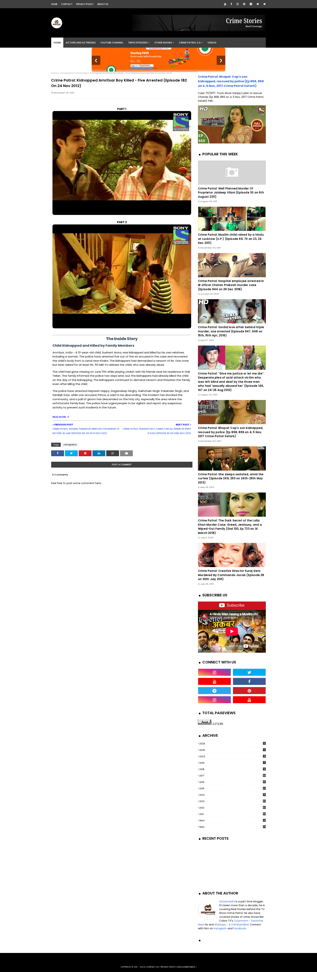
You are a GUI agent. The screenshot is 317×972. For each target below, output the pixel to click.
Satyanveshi (227, 901)
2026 (232, 743)
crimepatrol (66, 73)
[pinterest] (244, 4)
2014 (232, 795)
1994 (232, 820)
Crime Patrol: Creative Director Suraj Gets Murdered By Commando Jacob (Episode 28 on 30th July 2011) (231, 575)
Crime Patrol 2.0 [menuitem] (190, 42)
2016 (232, 782)
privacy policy (168, 967)
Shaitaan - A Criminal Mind (231, 924)
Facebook (239, 928)
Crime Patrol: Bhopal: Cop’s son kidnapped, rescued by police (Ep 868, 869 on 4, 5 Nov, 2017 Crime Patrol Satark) (231, 81)
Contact (66, 4)
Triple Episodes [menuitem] (137, 42)
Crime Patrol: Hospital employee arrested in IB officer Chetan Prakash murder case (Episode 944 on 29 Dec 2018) (231, 285)
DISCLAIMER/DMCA (186, 967)
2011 (232, 814)
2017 (232, 775)
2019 (232, 763)
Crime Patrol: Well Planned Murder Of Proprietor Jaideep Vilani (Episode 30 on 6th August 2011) (231, 193)
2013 (232, 801)
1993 (232, 827)
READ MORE (59, 417)
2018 (232, 769)
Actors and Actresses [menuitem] (81, 42)
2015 (232, 788)
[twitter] (257, 4)
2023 (232, 756)
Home (54, 4)
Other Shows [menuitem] (163, 42)
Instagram (220, 928)
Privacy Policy (85, 4)
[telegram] (251, 4)
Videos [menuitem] (211, 42)
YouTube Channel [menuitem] (111, 42)
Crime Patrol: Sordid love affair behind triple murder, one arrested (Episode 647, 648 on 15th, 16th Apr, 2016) (231, 331)
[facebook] (231, 4)
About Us (102, 4)
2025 (232, 750)
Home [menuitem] (57, 42)
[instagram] (237, 4)
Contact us (153, 967)
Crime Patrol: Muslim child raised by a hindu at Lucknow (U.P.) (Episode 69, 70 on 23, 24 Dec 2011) (231, 239)
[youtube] (225, 4)
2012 (232, 807)
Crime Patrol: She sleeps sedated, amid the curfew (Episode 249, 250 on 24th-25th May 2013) (230, 478)
